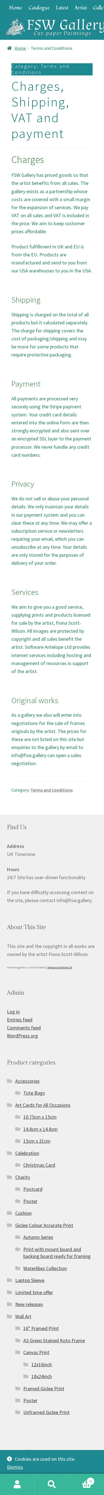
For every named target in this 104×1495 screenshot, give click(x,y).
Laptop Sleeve (29, 1280)
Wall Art (23, 1316)
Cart (80, 1479)
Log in (13, 1011)
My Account (17, 1484)
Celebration (27, 1153)
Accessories (27, 1081)
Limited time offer (34, 1292)
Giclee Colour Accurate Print (44, 1225)
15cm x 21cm (36, 1141)
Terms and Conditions (52, 790)
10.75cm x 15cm (40, 1117)
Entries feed (19, 1019)
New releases (29, 1304)
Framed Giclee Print (43, 1388)
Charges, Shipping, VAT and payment (40, 110)
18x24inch (41, 1376)
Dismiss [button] (15, 1467)
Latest (62, 7)
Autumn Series (38, 1237)
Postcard (32, 1189)
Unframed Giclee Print (46, 1412)
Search (52, 1484)
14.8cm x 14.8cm (40, 1129)
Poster (30, 1201)
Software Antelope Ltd (59, 967)
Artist (81, 7)
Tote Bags (34, 1093)
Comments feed (24, 1027)
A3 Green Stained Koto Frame (54, 1340)
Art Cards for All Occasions (42, 1105)
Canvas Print (36, 1352)
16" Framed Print (41, 1328)
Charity (22, 1177)
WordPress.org (22, 1035)
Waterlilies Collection (45, 1268)
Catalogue (39, 7)
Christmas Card (39, 1165)
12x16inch (41, 1364)
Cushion (23, 1213)
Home (15, 7)
